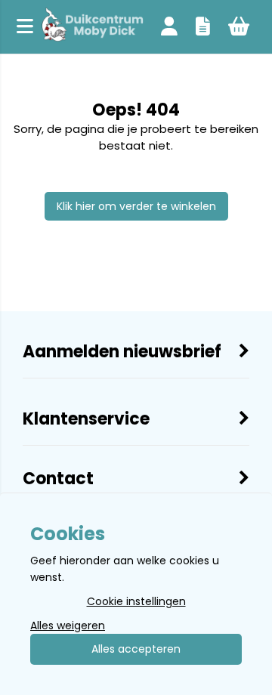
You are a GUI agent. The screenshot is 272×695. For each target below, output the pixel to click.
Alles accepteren (136, 648)
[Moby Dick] (92, 27)
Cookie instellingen (136, 601)
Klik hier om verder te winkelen (136, 206)
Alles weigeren (67, 625)
